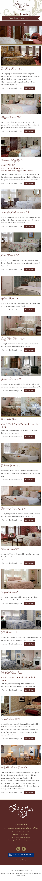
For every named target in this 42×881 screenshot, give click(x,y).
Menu (22, 23)
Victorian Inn (21, 6)
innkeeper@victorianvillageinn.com (21, 840)
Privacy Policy (21, 860)
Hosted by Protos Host (7, 873)
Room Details (29, 88)
